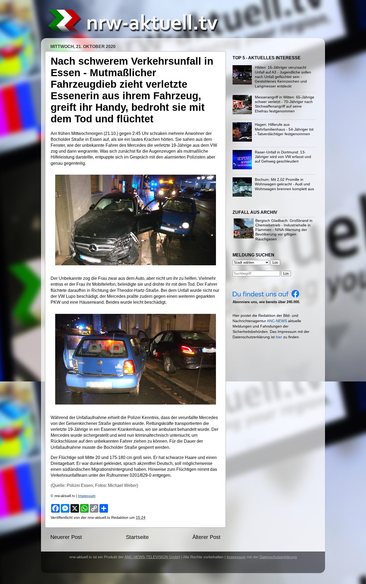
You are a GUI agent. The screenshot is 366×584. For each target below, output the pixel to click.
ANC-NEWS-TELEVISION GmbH (152, 557)
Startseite (137, 537)
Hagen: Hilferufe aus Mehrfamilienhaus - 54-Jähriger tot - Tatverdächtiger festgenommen (284, 129)
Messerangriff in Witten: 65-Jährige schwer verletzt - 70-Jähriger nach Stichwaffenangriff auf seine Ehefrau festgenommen (284, 104)
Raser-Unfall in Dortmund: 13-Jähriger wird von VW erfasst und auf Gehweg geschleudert (283, 157)
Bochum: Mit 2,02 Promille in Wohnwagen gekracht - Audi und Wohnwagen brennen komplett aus (284, 184)
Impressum (86, 496)
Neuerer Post (66, 537)
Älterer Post (206, 537)
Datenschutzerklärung (278, 557)
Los (286, 273)
